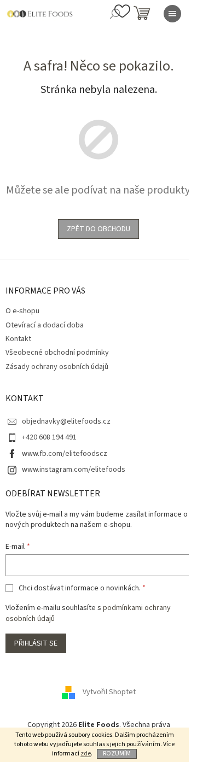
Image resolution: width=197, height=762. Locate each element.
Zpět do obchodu (98, 229)
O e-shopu (22, 311)
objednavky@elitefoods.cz (66, 421)
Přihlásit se (35, 643)
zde (85, 753)
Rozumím (117, 753)
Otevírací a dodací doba (44, 325)
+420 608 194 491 (49, 437)
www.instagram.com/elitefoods (73, 469)
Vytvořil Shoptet (109, 692)
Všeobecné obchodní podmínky (57, 352)
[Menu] (172, 14)
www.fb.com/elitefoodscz (64, 453)
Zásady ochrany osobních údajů (56, 366)
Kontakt (18, 338)
